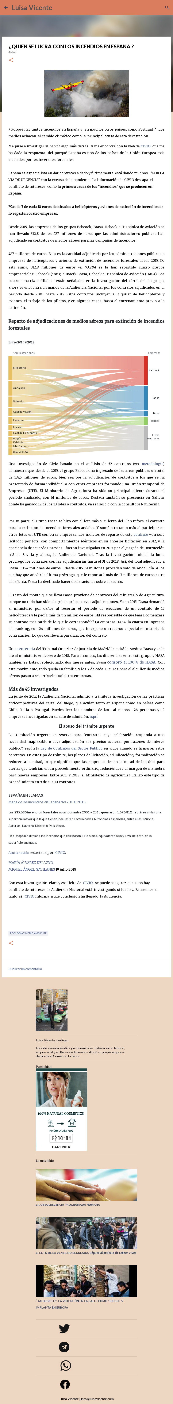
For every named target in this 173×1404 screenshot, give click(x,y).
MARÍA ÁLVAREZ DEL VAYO (30, 863)
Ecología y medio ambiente (28, 933)
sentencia (26, 648)
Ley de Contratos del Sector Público (72, 748)
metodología (152, 464)
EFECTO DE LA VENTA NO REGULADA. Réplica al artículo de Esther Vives (86, 1253)
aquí (94, 716)
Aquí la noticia (18, 852)
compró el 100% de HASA (131, 662)
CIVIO (145, 146)
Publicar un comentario (25, 969)
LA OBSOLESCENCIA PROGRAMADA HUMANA (68, 1204)
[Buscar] (58, 8)
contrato (141, 534)
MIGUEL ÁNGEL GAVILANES (31, 869)
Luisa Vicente (32, 7)
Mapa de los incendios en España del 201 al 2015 (47, 802)
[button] (11, 60)
